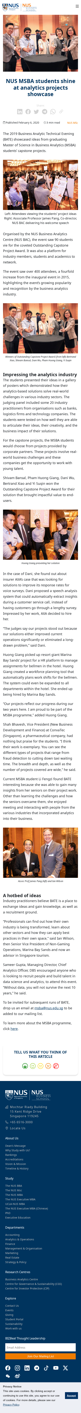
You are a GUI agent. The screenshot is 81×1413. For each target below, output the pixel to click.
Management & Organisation (23, 1248)
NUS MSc (72, 123)
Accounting (12, 1235)
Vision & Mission (15, 1164)
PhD (7, 1213)
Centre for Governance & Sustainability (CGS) (33, 1284)
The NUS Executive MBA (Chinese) (26, 1208)
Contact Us (12, 1305)
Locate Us (18, 1128)
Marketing (11, 1253)
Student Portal (14, 1319)
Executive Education (18, 1217)
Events (9, 1310)
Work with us (13, 1328)
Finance (10, 1244)
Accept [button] (71, 1395)
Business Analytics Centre (21, 1279)
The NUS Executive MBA (20, 1199)
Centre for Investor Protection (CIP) (27, 1288)
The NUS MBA (14, 1195)
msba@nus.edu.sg (48, 1008)
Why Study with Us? (17, 1150)
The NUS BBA (13, 1185)
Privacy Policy (11, 1404)
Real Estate (12, 1257)
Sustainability (13, 1324)
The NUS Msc (13, 1190)
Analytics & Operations (19, 1239)
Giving (9, 1315)
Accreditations (14, 1159)
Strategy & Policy (15, 1262)
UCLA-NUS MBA (15, 1204)
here (14, 1028)
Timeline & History (16, 1168)
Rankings (11, 1155)
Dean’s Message (15, 1145)
